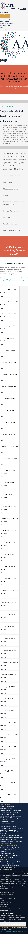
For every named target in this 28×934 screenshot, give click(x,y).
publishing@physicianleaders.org (13, 280)
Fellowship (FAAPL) (11, 855)
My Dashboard (5, 850)
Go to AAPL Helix (4, 12)
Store (1, 27)
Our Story (3, 862)
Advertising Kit (11, 931)
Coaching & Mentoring (11, 818)
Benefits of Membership (7, 848)
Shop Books (10, 841)
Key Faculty (10, 864)
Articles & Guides (8, 828)
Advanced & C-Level (9, 812)
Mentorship (10, 853)
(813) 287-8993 (4, 906)
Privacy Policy (3, 931)
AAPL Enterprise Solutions (13, 924)
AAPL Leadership (11, 862)
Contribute (9, 843)
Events (7, 814)
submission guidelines (14, 278)
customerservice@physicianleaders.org (10, 908)
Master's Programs (9, 816)
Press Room (9, 866)
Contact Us (16, 866)
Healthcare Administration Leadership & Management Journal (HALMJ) (10, 835)
